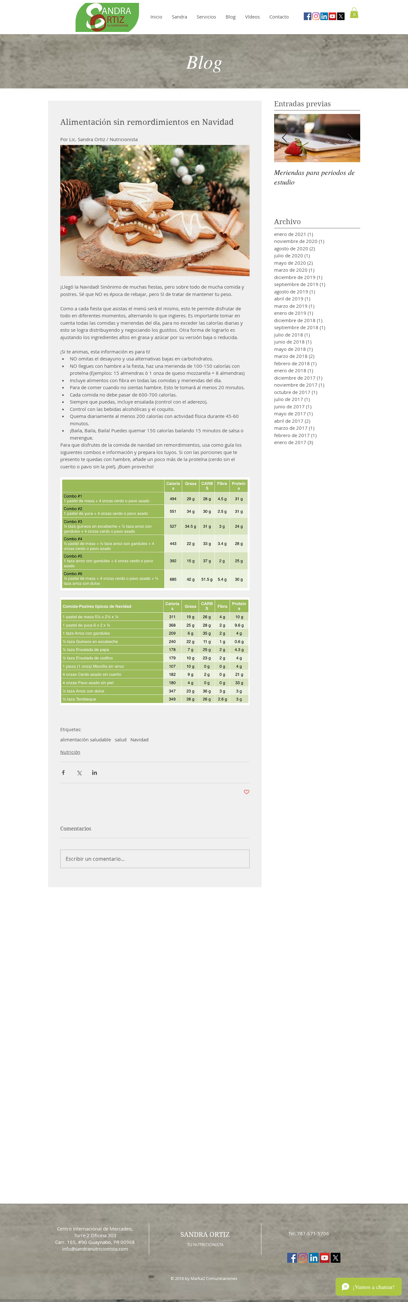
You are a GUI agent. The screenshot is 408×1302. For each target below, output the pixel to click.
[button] (311, 593)
